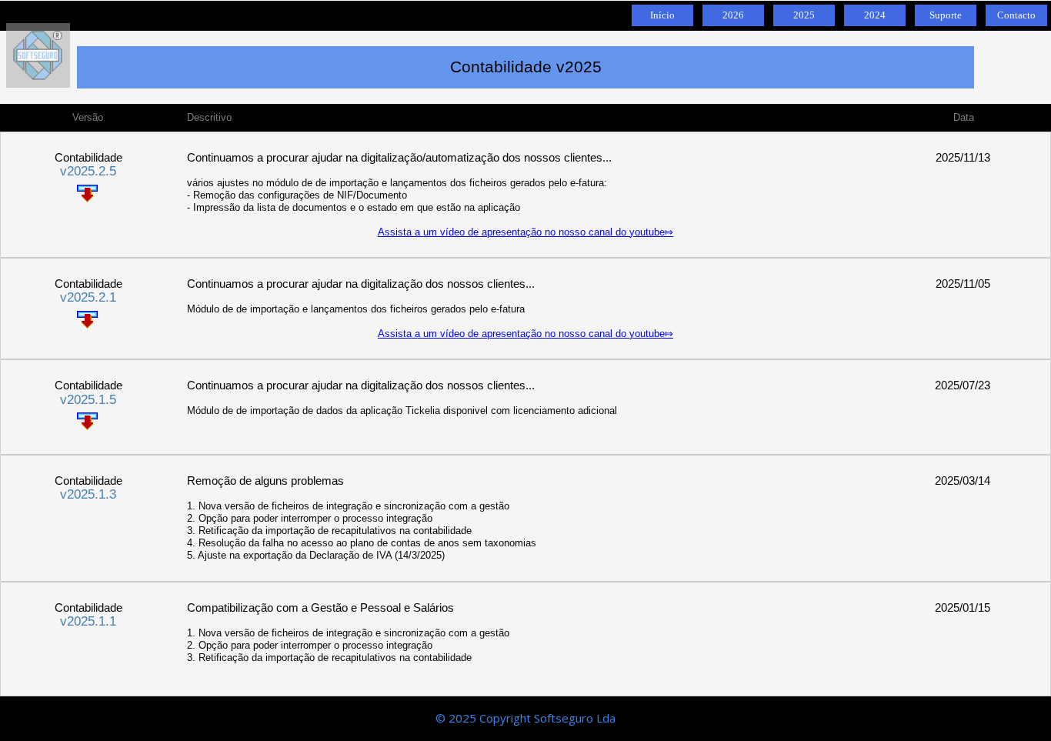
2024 (875, 15)
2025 (804, 15)
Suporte (945, 15)
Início (662, 15)
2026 (733, 15)
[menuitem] (660, 15)
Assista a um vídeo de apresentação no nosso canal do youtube (521, 232)
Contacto (1016, 15)
